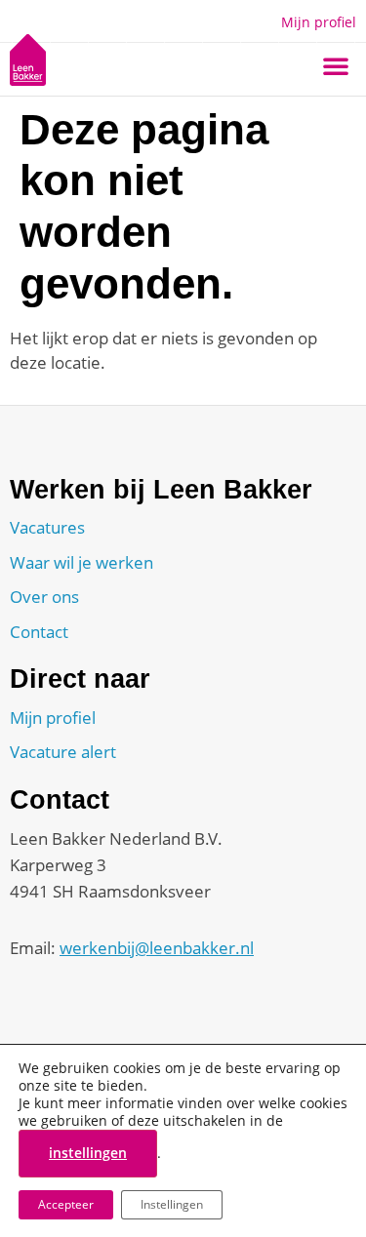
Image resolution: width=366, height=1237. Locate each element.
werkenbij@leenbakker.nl (157, 948)
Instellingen (172, 1204)
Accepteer (66, 1204)
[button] (335, 65)
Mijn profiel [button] (318, 22)
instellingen (88, 1152)
